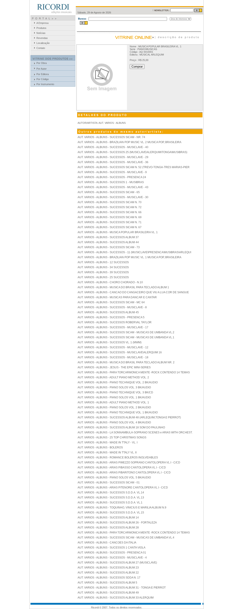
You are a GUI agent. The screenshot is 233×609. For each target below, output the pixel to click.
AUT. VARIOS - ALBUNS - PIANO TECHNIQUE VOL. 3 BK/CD (115, 392)
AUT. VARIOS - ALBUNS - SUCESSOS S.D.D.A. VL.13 (111, 497)
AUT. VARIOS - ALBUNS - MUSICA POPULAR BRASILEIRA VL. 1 (118, 232)
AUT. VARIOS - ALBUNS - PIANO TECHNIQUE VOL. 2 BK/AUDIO (118, 382)
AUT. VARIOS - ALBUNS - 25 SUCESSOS (103, 277)
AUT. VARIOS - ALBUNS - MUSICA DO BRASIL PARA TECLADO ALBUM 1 (123, 287)
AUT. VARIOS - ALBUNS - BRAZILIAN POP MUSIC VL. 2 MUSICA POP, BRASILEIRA (129, 142)
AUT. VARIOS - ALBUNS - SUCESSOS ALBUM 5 (107, 582)
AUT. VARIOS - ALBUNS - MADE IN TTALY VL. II (107, 452)
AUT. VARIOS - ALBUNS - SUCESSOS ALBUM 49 (108, 592)
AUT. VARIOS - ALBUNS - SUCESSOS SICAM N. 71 (110, 222)
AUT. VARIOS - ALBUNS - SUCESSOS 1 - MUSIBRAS (111, 182)
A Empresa (42, 23)
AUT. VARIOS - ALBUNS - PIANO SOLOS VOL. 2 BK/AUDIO (114, 407)
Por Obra (41, 63)
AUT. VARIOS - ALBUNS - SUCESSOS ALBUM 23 (108, 567)
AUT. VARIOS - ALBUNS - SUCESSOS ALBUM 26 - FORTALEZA (117, 522)
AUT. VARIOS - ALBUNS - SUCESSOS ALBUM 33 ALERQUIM (116, 597)
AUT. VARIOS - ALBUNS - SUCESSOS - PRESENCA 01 (112, 552)
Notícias (41, 33)
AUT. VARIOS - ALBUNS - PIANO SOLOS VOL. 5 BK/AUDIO (114, 477)
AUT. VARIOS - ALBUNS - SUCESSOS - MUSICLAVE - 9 (112, 172)
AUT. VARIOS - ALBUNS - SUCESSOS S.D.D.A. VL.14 (111, 492)
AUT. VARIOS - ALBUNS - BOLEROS (100, 447)
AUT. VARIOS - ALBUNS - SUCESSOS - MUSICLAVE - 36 (113, 162)
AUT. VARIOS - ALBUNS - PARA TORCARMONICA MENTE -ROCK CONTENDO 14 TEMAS (134, 372)
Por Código (42, 79)
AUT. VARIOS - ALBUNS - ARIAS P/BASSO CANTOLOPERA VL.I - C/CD (122, 467)
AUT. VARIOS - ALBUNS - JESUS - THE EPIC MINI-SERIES (114, 367)
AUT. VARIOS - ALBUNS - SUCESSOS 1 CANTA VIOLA (111, 547)
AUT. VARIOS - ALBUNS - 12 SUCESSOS (103, 262)
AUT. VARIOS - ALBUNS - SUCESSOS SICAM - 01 (109, 482)
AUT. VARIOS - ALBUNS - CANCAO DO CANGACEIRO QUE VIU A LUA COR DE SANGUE (133, 292)
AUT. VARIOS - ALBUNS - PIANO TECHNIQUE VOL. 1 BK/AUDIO (118, 412)
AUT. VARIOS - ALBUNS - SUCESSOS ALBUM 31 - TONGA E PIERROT (122, 587)
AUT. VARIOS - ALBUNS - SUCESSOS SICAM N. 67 (110, 227)
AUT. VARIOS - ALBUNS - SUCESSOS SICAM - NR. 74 (111, 137)
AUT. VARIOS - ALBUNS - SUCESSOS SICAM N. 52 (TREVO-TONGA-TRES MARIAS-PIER (134, 167)
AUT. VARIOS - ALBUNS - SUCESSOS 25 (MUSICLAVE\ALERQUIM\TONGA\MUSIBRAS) (132, 152)
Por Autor (41, 68)
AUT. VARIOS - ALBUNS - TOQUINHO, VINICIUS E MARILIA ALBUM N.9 (122, 507)
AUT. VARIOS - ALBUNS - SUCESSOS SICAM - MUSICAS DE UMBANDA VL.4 (126, 537)
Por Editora (42, 74)
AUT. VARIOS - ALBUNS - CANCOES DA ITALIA (107, 542)
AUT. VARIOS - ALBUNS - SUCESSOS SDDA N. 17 (109, 577)
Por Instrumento (45, 84)
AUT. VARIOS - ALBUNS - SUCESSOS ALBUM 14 (108, 517)
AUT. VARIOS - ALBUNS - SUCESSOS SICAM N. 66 (110, 212)
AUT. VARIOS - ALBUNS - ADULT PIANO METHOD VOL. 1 (113, 402)
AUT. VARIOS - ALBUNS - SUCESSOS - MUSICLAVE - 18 (113, 357)
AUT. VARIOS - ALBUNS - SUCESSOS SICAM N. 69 (110, 217)
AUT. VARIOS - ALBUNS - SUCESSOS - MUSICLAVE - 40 (113, 147)
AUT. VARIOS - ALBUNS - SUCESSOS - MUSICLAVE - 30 (113, 197)
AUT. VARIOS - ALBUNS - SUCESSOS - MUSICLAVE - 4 (112, 557)
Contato (40, 48)
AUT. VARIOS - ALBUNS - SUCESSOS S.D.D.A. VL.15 (111, 512)
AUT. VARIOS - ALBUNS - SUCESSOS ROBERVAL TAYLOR (115, 322)
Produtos (41, 28)
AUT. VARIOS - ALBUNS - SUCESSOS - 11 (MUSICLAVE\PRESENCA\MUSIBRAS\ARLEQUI (134, 252)
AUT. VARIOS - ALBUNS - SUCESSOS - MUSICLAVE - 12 (113, 347)
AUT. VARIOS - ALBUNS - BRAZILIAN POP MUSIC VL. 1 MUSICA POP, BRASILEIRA (129, 257)
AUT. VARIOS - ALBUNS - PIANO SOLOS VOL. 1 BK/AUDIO (114, 397)
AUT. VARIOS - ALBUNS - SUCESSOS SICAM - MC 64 (111, 302)
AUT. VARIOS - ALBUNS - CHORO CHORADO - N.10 (110, 282)
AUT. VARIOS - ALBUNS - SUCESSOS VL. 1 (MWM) (110, 342)
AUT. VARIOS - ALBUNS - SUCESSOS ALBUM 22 (108, 572)
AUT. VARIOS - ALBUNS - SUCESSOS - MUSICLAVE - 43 (113, 187)
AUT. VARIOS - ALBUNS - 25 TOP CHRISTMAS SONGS (112, 437)
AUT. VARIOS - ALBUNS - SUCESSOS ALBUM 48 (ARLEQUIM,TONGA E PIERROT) (129, 417)
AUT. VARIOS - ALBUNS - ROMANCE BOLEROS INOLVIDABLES (118, 457)
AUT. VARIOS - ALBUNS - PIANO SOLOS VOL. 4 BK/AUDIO (114, 422)
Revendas (42, 38)
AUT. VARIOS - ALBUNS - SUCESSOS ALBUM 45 (108, 312)
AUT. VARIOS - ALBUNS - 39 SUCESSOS (103, 272)
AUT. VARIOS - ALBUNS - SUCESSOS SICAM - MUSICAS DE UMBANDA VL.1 (126, 337)
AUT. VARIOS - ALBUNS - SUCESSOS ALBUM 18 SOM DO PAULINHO (121, 427)
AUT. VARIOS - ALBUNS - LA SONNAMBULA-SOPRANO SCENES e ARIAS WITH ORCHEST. (135, 432)
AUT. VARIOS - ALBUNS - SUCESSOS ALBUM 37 (108, 237)
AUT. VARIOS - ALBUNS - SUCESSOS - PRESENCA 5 (111, 317)
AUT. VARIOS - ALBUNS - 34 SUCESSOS (103, 267)
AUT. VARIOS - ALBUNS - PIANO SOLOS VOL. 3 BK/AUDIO (114, 387)
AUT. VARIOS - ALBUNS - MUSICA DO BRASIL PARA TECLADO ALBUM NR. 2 (126, 362)
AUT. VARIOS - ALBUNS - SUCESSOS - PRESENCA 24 (112, 177)
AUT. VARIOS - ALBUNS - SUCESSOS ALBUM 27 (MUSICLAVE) (117, 562)
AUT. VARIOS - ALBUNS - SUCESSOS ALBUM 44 (108, 242)
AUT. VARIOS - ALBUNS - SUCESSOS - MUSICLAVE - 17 (113, 327)
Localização (43, 43)
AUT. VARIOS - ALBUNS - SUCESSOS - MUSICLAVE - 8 (112, 307)
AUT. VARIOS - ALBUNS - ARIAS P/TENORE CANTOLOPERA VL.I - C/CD (123, 487)
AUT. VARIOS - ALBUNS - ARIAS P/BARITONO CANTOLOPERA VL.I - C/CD (124, 472)
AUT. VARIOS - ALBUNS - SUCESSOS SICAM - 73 (109, 247)
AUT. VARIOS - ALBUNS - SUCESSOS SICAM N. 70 (110, 202)
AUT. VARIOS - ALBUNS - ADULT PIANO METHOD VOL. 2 (113, 377)
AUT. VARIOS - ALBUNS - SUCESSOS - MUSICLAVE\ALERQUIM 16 (120, 352)
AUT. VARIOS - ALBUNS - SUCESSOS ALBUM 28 (108, 527)
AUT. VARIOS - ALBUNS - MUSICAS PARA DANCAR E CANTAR (117, 297)
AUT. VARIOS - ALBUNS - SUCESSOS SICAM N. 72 (110, 207)
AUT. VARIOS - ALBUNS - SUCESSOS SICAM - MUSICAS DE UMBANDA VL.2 (126, 332)
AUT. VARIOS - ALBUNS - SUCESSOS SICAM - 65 (109, 192)
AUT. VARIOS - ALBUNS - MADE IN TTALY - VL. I (107, 442)
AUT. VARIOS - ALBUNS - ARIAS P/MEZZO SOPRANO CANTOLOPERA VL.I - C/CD (129, 462)
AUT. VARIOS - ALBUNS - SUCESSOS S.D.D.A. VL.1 (110, 502)
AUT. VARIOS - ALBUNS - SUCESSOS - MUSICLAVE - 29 (113, 157)
